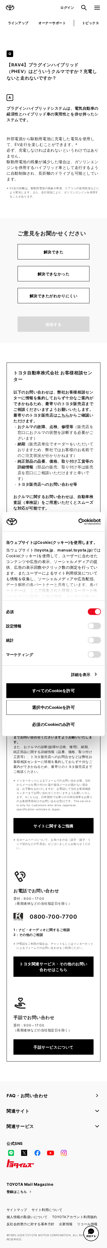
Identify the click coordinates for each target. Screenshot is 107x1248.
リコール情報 (87, 1224)
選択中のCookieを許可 (53, 707)
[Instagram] (63, 1152)
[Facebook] (37, 1152)
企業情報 (66, 1224)
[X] (24, 1152)
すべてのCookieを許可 (53, 690)
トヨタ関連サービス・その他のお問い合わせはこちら (53, 966)
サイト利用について (47, 1210)
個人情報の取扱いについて (27, 1217)
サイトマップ (17, 1210)
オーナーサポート (52, 23)
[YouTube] (50, 1152)
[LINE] (11, 1152)
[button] (91, 1233)
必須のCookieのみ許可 (53, 724)
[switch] (94, 625)
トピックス (90, 23)
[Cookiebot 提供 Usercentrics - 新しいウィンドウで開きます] (77, 521)
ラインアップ (18, 23)
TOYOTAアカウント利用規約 (74, 1217)
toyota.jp (44, 549)
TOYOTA (9, 7)
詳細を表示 (81, 674)
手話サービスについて (53, 1047)
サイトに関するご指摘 (53, 825)
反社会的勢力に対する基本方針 (31, 1224)
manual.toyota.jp (74, 549)
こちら (63, 415)
